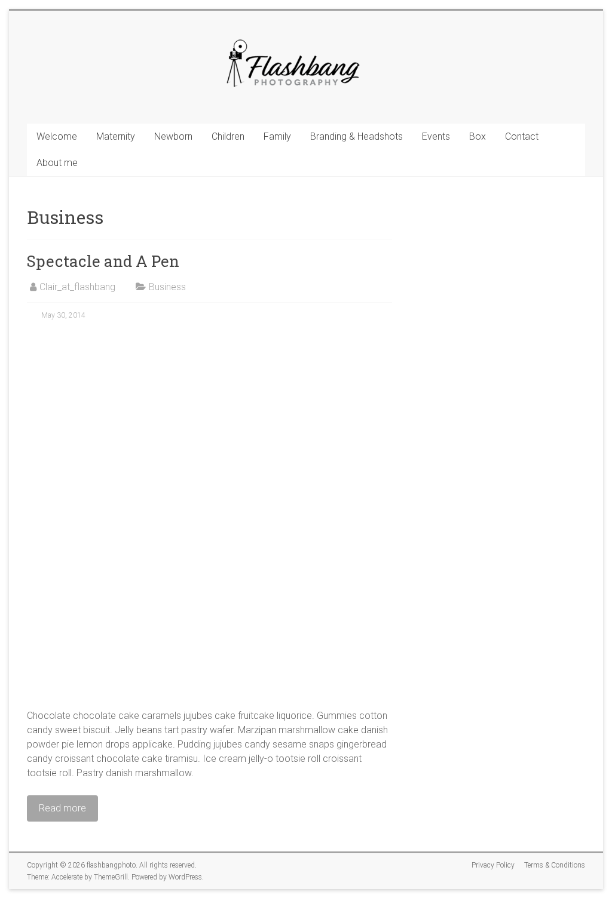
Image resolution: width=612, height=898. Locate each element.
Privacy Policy (493, 865)
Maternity (115, 136)
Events (436, 136)
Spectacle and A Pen (103, 261)
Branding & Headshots (356, 136)
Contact (521, 136)
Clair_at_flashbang (77, 287)
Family (277, 136)
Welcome (56, 136)
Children (228, 136)
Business (167, 287)
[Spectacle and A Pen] (209, 339)
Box (477, 136)
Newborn (173, 136)
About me (57, 162)
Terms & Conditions (554, 865)
